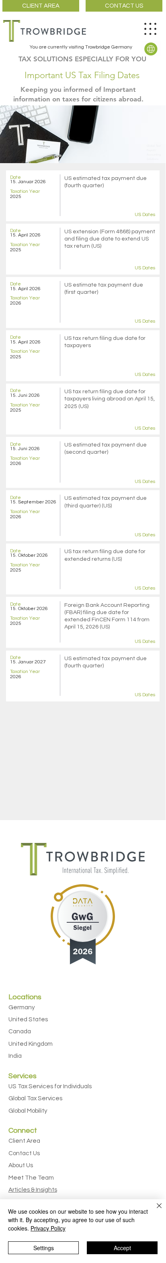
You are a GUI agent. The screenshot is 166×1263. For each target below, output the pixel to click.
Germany (21, 1007)
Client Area (24, 1141)
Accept (122, 1248)
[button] (151, 48)
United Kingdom (30, 1044)
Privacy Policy (48, 1228)
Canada (19, 1032)
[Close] (154, 1210)
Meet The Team (31, 1178)
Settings (43, 1248)
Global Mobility (27, 1111)
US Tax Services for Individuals (50, 1086)
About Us (20, 1165)
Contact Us (24, 1153)
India (15, 1056)
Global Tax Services (35, 1098)
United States (28, 1019)
